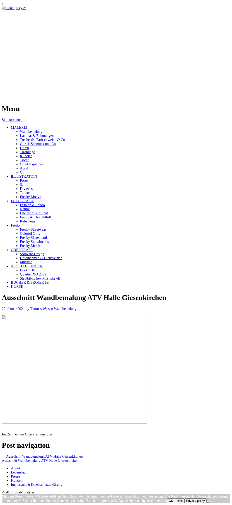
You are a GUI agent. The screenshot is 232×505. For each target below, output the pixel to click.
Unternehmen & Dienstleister (41, 258)
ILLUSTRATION (24, 176)
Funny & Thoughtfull (35, 217)
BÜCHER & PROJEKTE (30, 282)
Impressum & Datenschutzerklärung (36, 484)
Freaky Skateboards (34, 237)
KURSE (17, 286)
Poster (24, 180)
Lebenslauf (19, 472)
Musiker (26, 262)
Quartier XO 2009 (33, 274)
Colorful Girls (30, 233)
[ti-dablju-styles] (14, 8)
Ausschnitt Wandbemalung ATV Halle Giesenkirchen (42, 456)
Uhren (24, 148)
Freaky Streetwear (33, 229)
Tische (24, 160)
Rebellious (27, 221)
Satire (24, 184)
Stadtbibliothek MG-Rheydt (40, 278)
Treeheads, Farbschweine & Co (42, 140)
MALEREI (19, 127)
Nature (25, 209)
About (15, 468)
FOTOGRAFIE (22, 201)
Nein (180, 501)
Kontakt (16, 480)
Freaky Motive (30, 197)
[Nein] (208, 502)
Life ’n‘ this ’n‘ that (34, 213)
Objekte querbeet (32, 164)
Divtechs (26, 189)
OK (171, 501)
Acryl (24, 168)
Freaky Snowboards (34, 242)
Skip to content (12, 120)
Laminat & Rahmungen (37, 136)
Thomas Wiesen (41, 309)
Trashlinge (27, 152)
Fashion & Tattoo (32, 205)
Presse (15, 476)
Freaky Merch (30, 246)
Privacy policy (195, 501)
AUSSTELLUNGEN (27, 266)
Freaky (16, 225)
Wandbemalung (31, 131)
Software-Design (32, 254)
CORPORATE (22, 250)
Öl (22, 172)
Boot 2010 (27, 270)
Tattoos (25, 193)
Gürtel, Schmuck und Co (38, 144)
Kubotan (26, 156)
